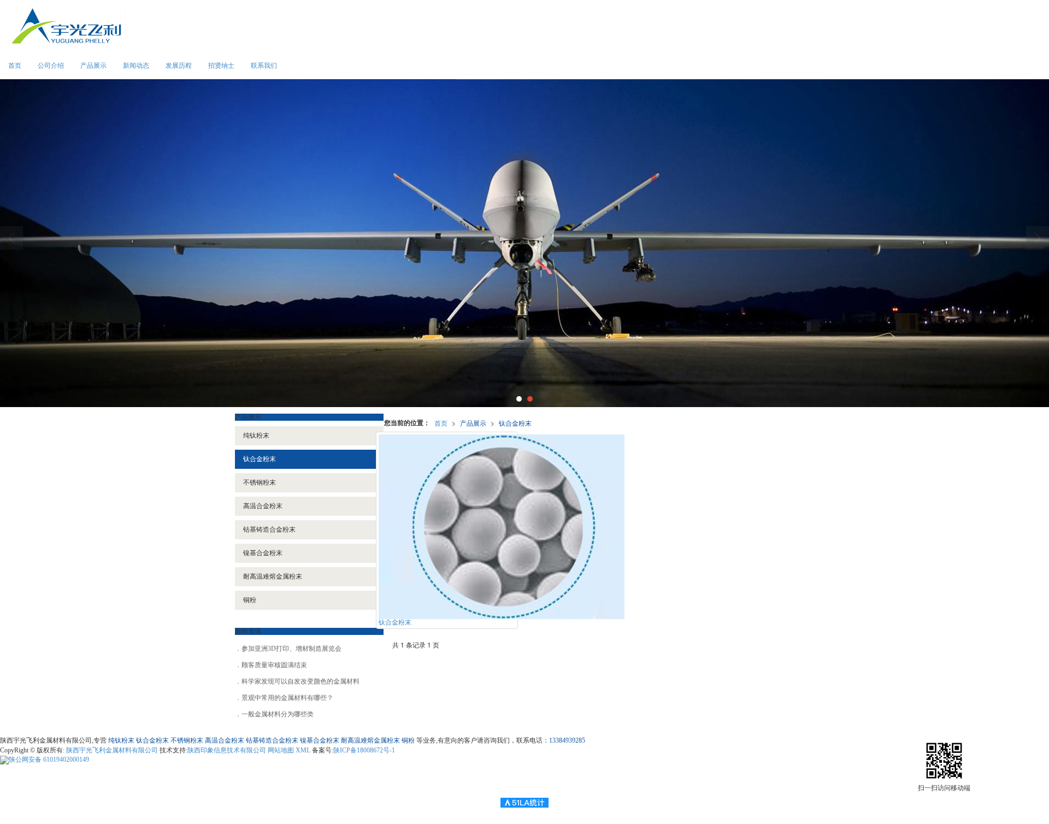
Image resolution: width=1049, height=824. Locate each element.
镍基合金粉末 (262, 553)
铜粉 (249, 600)
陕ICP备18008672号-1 (364, 750)
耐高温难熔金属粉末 (272, 576)
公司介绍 (51, 65)
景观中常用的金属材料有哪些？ (287, 698)
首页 (14, 65)
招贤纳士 (221, 65)
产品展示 (93, 65)
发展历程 (179, 65)
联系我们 (264, 65)
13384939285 (567, 740)
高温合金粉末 (262, 506)
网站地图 (281, 750)
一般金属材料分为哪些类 (277, 714)
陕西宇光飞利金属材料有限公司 (112, 750)
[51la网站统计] (524, 802)
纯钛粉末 (256, 435)
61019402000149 (49, 759)
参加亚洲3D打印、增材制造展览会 (291, 648)
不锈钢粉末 (259, 482)
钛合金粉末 (515, 422)
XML (303, 750)
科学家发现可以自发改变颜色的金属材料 (300, 681)
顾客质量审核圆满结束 (274, 665)
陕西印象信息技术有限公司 (226, 750)
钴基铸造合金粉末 (269, 529)
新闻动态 (136, 65)
